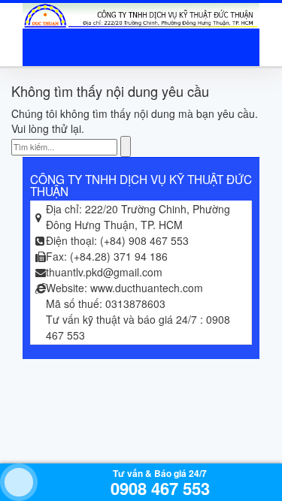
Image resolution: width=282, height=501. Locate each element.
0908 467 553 (160, 488)
